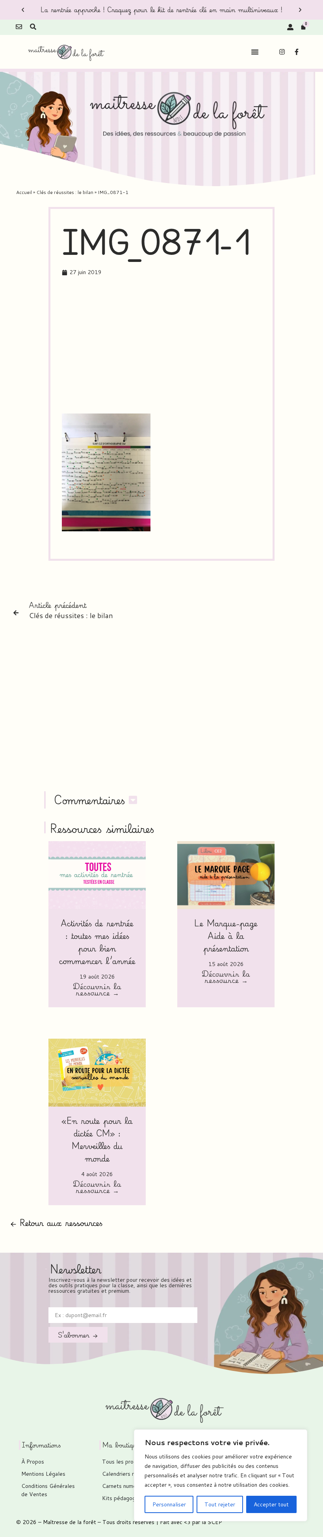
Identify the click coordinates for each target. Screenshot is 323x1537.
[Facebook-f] (296, 52)
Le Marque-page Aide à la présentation (226, 935)
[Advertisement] (192, 346)
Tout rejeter (219, 1504)
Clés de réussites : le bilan (64, 192)
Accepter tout (271, 1504)
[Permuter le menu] (255, 52)
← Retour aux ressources (56, 1223)
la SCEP (212, 1522)
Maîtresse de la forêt (69, 1522)
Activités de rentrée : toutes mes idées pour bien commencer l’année (97, 942)
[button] (23, 10)
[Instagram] (282, 52)
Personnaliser (169, 1504)
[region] (220, 1475)
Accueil (24, 192)
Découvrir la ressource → (97, 990)
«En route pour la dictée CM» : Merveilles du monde (97, 1139)
